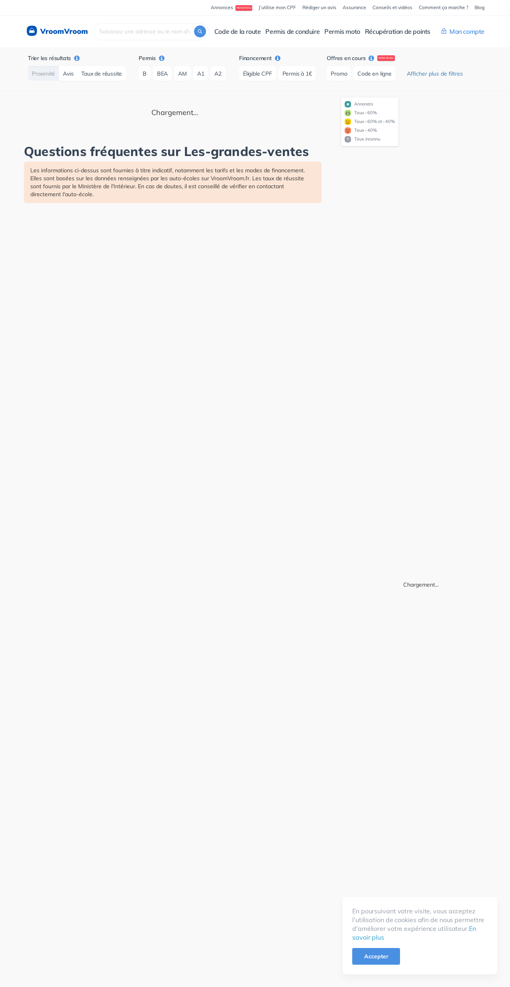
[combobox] (151, 31)
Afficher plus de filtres (435, 73)
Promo (339, 73)
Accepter (376, 956)
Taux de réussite (101, 73)
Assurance (354, 7)
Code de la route (237, 31)
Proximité (43, 73)
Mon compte (466, 31)
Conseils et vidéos (392, 7)
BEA (162, 73)
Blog (479, 7)
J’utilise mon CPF (277, 7)
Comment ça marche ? (443, 7)
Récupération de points (397, 31)
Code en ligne (374, 73)
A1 (200, 73)
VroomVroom (63, 31)
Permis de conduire (292, 31)
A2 (218, 73)
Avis (68, 73)
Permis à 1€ (297, 73)
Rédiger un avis (319, 7)
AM (182, 73)
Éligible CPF (257, 73)
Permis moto (342, 31)
